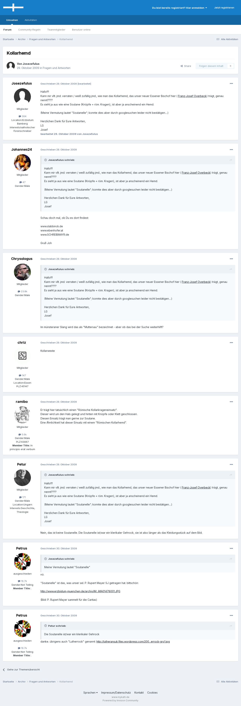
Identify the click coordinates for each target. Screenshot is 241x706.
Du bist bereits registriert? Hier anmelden (178, 7)
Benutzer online (81, 29)
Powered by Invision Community (120, 700)
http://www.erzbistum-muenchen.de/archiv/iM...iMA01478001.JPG (80, 591)
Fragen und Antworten (56, 67)
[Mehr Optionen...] (231, 83)
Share (187, 65)
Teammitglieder (56, 29)
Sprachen (89, 692)
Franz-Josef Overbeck (192, 96)
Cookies (152, 692)
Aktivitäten (31, 19)
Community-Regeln (29, 29)
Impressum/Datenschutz (116, 692)
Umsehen (12, 19)
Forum (7, 29)
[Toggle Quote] (46, 159)
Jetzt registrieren (224, 7)
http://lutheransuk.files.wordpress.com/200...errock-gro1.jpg (133, 641)
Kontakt (139, 692)
